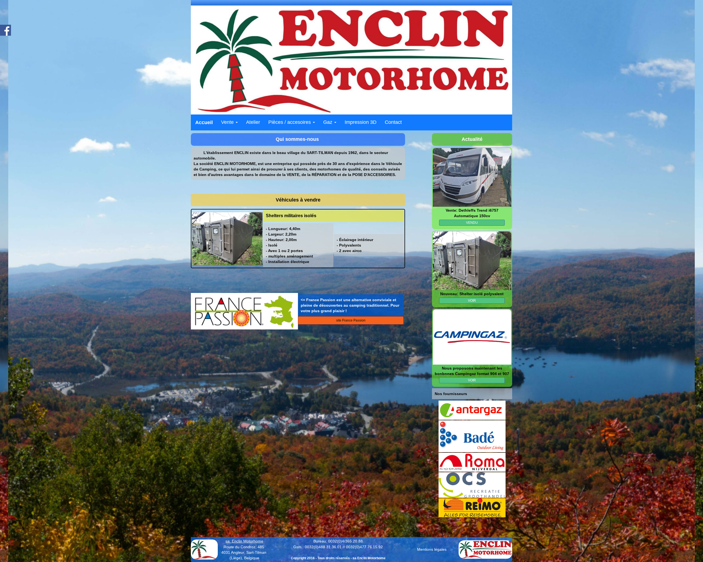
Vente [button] (228, 122)
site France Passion (351, 320)
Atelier (253, 122)
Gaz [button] (328, 122)
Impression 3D (360, 122)
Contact (393, 122)
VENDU (472, 223)
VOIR (472, 301)
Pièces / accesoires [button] (290, 122)
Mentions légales (432, 549)
